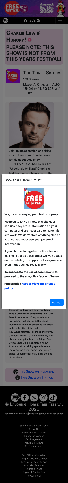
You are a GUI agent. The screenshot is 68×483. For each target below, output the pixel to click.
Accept (56, 302)
